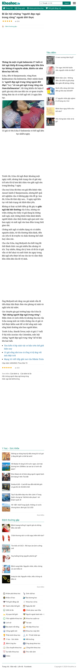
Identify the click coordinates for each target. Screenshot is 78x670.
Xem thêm (40, 515)
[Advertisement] (23, 44)
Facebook (27, 666)
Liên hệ (20, 666)
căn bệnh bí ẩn (25, 374)
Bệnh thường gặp (11, 26)
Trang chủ (9, 8)
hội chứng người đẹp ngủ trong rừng (15, 376)
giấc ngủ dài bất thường (11, 379)
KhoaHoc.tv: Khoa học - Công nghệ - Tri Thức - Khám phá (13, 3)
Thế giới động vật (54, 8)
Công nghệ (21, 8)
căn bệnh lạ (14, 374)
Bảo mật (13, 666)
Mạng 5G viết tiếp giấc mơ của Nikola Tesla (24, 359)
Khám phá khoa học (36, 8)
